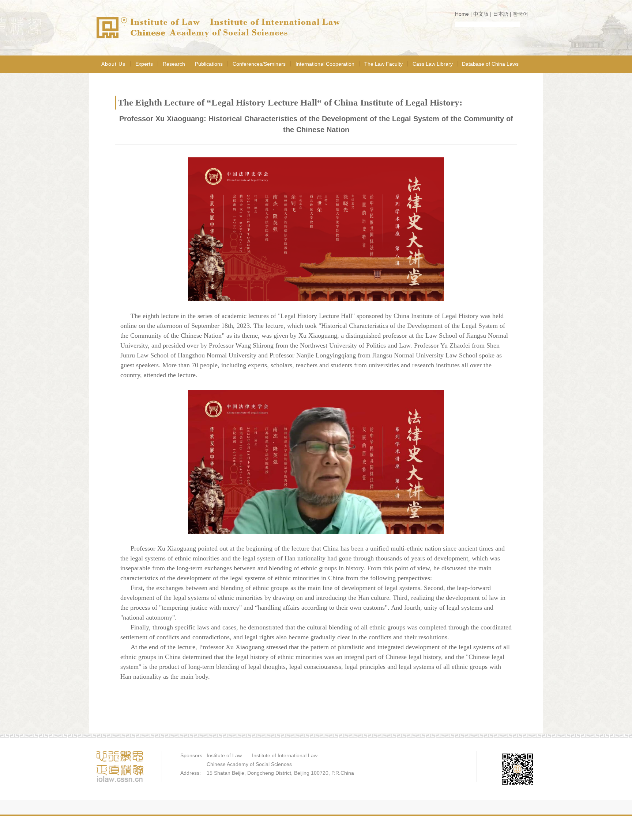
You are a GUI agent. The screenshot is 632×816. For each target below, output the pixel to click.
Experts (144, 64)
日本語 (500, 14)
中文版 (481, 14)
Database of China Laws (490, 64)
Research (174, 64)
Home (462, 14)
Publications (209, 64)
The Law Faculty (383, 64)
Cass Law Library (433, 64)
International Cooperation (325, 64)
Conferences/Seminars (259, 64)
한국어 (520, 14)
